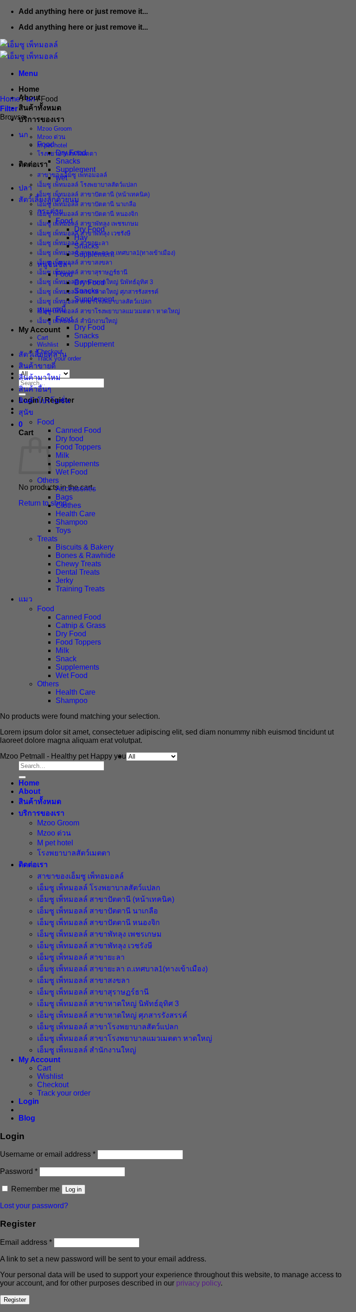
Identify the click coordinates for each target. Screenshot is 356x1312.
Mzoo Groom (54, 128)
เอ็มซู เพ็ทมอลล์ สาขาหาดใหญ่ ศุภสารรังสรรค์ (112, 1015)
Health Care (75, 514)
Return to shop (43, 503)
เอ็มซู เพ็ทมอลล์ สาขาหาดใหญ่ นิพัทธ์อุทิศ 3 (108, 1004)
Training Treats (80, 589)
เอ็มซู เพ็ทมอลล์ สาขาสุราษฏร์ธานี (82, 272)
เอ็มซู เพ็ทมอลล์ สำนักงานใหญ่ (77, 320)
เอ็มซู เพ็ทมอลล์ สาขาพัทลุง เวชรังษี (95, 946)
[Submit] (22, 777)
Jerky (64, 580)
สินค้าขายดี (37, 366)
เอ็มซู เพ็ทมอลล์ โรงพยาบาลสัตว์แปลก (87, 184)
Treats (47, 539)
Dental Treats (78, 572)
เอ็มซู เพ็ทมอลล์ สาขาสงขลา (74, 262)
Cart (42, 337)
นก (30, 99)
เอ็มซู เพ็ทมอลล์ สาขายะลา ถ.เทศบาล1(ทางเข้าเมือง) (122, 969)
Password (19, 1171)
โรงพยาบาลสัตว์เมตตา (73, 853)
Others (48, 480)
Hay (81, 237)
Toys (63, 530)
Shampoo (72, 522)
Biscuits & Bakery (85, 547)
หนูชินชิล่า (54, 264)
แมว (25, 599)
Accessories (76, 489)
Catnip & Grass (81, 625)
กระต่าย (50, 211)
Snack (66, 659)
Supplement (75, 169)
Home (29, 89)
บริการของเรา (41, 119)
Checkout (53, 1085)
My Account (39, 330)
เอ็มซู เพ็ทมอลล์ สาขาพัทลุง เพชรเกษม (88, 223)
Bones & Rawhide (85, 555)
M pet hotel (55, 843)
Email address (26, 1242)
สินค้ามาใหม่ (40, 377)
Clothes (68, 505)
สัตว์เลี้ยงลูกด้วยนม (49, 199)
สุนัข (26, 412)
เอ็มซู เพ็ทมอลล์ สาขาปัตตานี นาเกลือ (86, 204)
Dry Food (71, 153)
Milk (62, 455)
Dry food (69, 439)
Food (45, 144)
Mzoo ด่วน (51, 136)
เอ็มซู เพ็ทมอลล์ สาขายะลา (72, 243)
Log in (73, 1189)
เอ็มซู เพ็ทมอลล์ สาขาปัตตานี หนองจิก (87, 213)
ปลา (25, 188)
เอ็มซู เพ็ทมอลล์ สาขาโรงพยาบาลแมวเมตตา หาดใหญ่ (108, 311)
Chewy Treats (78, 564)
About (29, 791)
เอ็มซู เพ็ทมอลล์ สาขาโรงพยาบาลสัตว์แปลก (107, 1027)
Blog (27, 1118)
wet (61, 178)
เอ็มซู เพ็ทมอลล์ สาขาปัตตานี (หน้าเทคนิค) (93, 194)
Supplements (77, 464)
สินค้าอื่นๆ (35, 389)
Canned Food (78, 430)
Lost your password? (34, 1206)
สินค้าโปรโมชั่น (44, 401)
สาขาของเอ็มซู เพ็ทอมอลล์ (72, 174)
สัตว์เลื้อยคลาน (43, 354)
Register (15, 1299)
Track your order (63, 1093)
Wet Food (72, 472)
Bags (64, 497)
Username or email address (47, 1154)
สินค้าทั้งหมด (40, 108)
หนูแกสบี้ (51, 309)
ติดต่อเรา (33, 164)
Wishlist (47, 344)
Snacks (68, 161)
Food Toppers (78, 447)
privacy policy (198, 1283)
